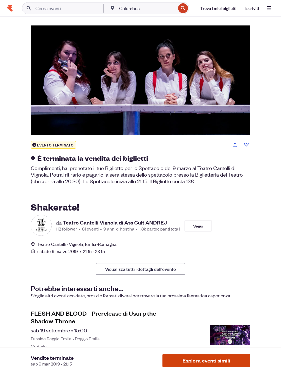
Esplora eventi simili (206, 360)
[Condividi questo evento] (234, 144)
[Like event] (246, 144)
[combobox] (147, 8)
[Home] (10, 8)
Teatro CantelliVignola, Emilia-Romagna (77, 244)
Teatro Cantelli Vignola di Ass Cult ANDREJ (115, 222)
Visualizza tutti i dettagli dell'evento (140, 269)
